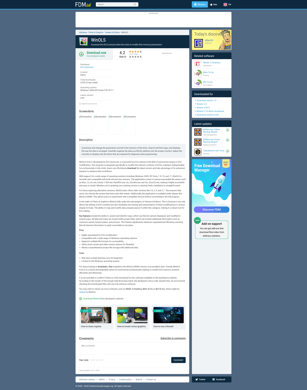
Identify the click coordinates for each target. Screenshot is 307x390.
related (82, 292)
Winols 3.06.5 (203, 107)
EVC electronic (87, 67)
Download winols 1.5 (206, 100)
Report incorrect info (89, 104)
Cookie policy (125, 379)
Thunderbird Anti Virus (214, 150)
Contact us (151, 379)
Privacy (112, 379)
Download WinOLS (91, 298)
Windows (83, 32)
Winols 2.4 (202, 104)
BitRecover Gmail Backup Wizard (211, 140)
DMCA (102, 379)
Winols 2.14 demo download (210, 111)
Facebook (220, 379)
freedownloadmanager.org (101, 386)
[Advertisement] (153, 19)
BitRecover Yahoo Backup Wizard (211, 130)
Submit (139, 379)
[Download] (227, 129)
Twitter (202, 379)
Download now (96, 53)
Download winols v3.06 (208, 115)
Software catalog (87, 379)
